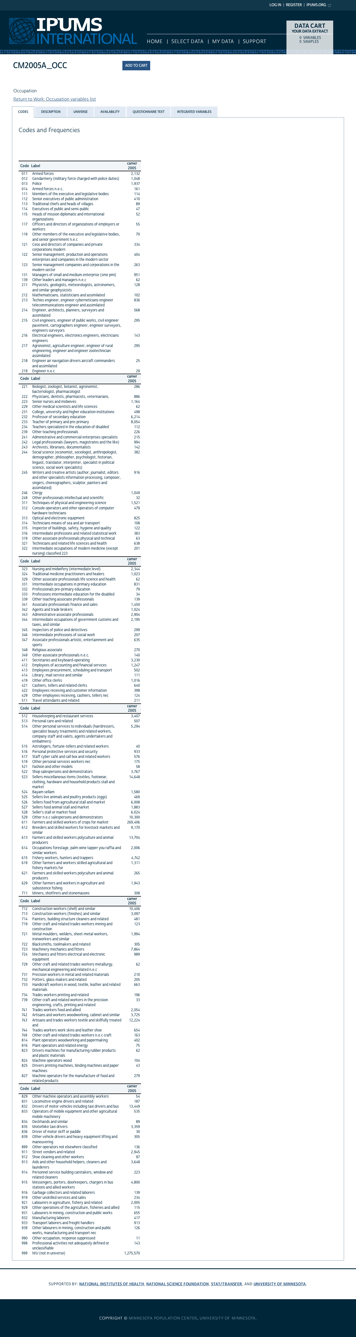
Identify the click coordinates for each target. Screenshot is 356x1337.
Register (294, 5)
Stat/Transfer (226, 1284)
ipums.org (316, 5)
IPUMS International (20, 13)
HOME (154, 41)
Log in (275, 5)
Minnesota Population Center (163, 1318)
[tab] (23, 111)
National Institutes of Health (111, 1284)
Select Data (187, 41)
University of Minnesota (280, 1284)
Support (254, 41)
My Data (223, 41)
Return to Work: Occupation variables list (54, 99)
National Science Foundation (177, 1284)
